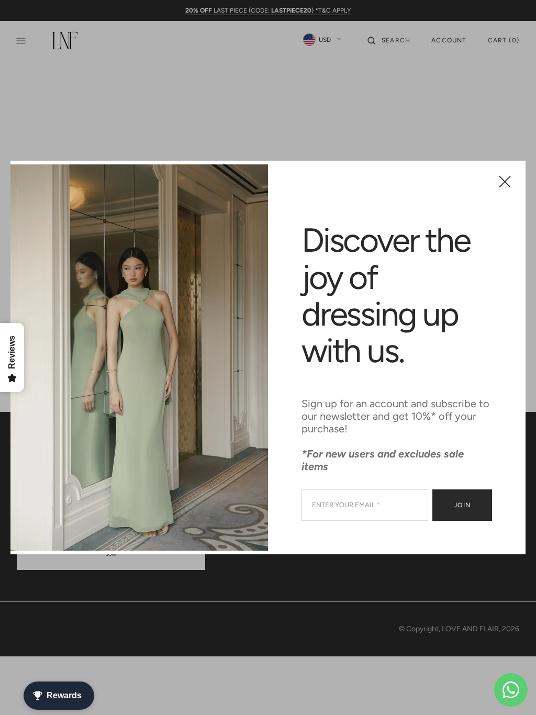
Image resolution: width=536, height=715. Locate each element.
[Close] (505, 181)
